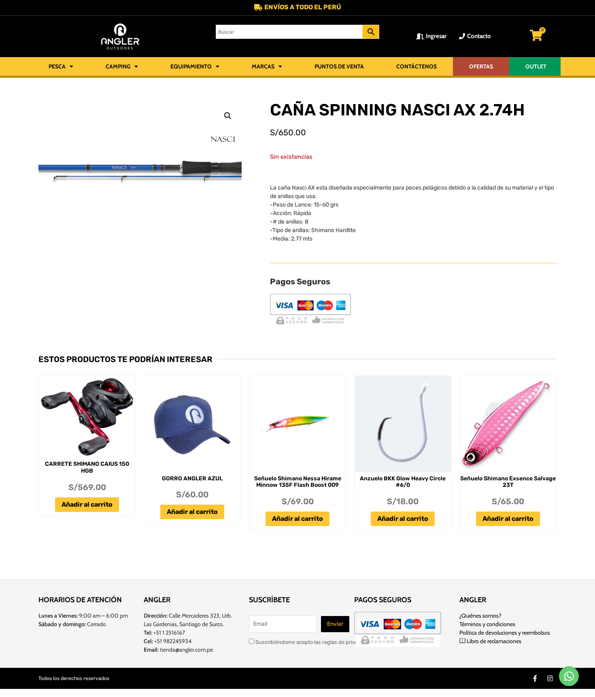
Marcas (263, 66)
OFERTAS (481, 66)
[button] (228, 116)
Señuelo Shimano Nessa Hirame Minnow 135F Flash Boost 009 (297, 482)
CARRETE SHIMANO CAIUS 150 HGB (87, 467)
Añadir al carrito (87, 504)
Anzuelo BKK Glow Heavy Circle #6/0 (403, 482)
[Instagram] (550, 678)
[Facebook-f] (535, 678)
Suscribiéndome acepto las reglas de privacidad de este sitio (328, 642)
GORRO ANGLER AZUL (192, 478)
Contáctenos (416, 66)
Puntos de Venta (339, 66)
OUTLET (535, 66)
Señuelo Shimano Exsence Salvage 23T (508, 482)
